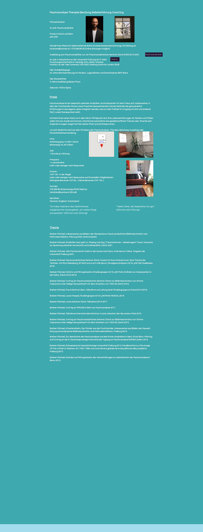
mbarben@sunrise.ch (60, 192)
